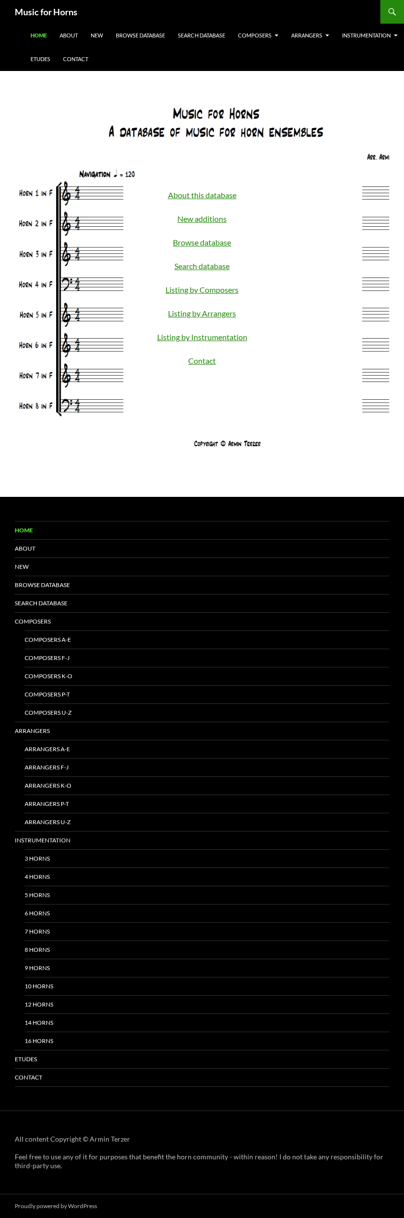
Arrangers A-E (47, 749)
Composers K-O (48, 676)
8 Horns (37, 949)
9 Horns (37, 968)
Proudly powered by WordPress (56, 1206)
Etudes (40, 59)
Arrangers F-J (46, 767)
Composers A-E (48, 639)
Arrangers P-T (47, 803)
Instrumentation (366, 35)
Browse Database (140, 35)
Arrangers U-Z (47, 822)
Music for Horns (46, 11)
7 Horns (37, 931)
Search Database (201, 35)
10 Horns (39, 986)
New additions (202, 218)
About (69, 35)
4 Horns (37, 876)
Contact (75, 59)
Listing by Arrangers (202, 313)
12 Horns (39, 1004)
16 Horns (39, 1040)
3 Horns (37, 858)
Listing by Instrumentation (202, 337)
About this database (202, 195)
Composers (254, 35)
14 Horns (39, 1022)
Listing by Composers (202, 289)
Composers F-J (47, 657)
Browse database (202, 242)
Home (39, 35)
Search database (202, 266)
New (97, 35)
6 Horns (37, 913)
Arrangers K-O (48, 785)
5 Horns (37, 895)
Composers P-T (47, 694)
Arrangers (306, 35)
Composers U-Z (48, 712)
